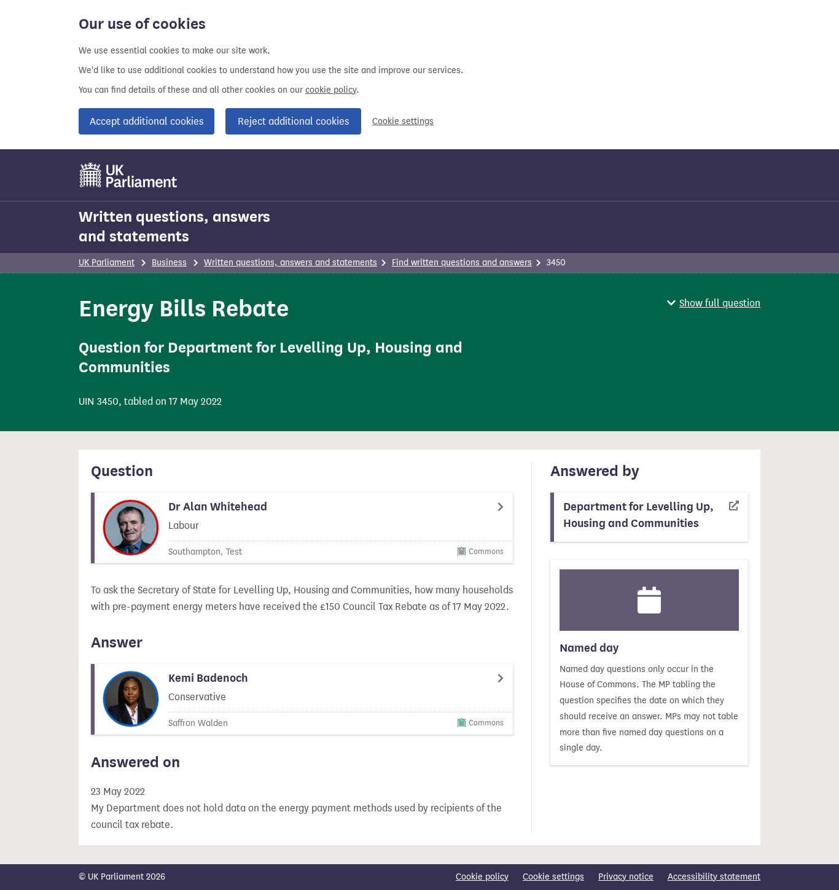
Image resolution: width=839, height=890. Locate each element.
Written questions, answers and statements (174, 227)
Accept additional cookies (146, 121)
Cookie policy (482, 877)
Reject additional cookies (293, 121)
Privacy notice (626, 877)
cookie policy (330, 90)
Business (169, 262)
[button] (713, 303)
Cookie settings (403, 121)
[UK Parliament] (129, 175)
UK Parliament (107, 262)
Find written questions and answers (462, 262)
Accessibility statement (714, 877)
